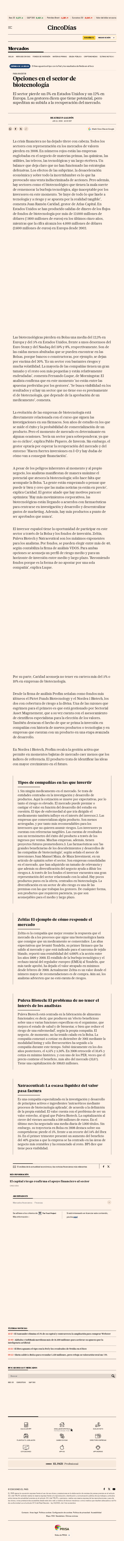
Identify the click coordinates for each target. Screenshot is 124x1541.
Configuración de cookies (62, 1512)
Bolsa (11, 57)
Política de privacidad (81, 1512)
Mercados (18, 48)
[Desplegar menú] (10, 27)
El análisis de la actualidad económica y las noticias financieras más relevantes (52, 1167)
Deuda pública (75, 57)
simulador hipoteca (62, 1429)
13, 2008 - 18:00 (62, 121)
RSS (53, 1516)
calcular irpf (26, 1429)
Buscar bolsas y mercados (22, 1368)
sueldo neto (98, 1429)
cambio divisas (62, 1440)
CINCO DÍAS (14, 1186)
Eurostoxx (21, 1382)
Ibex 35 (12, 18)
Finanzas (39, 1202)
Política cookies (45, 1512)
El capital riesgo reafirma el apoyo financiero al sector (50, 1181)
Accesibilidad (96, 1512)
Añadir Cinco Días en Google (103, 129)
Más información (20, 1217)
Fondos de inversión (41, 57)
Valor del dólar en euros (106, 18)
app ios (62, 1451)
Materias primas (60, 57)
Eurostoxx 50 (77, 18)
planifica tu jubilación (26, 1440)
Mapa (48, 1516)
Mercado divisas (23, 57)
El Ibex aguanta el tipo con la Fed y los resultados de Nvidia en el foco (63, 66)
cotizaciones (26, 1451)
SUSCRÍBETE (89, 38)
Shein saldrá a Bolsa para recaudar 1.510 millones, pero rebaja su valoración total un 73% (61, 1354)
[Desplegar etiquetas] (109, 1202)
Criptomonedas (90, 57)
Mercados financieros (22, 1202)
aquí (75, 1217)
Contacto (25, 1512)
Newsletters (60, 1516)
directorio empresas (98, 1440)
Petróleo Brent (53, 18)
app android (98, 1451)
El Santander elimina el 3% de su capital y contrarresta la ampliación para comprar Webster (62, 1333)
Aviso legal (34, 1512)
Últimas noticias (107, 57)
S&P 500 (31, 18)
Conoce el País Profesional (62, 1463)
